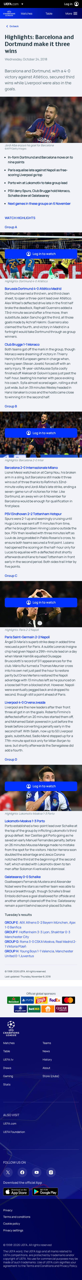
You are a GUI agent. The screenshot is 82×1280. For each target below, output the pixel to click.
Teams (47, 1043)
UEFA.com (9, 1123)
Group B (11, 406)
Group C (11, 575)
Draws (7, 1068)
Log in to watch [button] (44, 254)
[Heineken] (13, 1000)
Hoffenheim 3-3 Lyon (34, 932)
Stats (6, 1084)
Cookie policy (11, 1223)
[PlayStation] (27, 1000)
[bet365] (34, 1009)
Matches (9, 1043)
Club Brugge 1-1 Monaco (22, 344)
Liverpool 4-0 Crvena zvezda (25, 702)
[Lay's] (41, 1000)
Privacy (7, 1210)
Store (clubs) (51, 1076)
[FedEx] (54, 1000)
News (46, 1051)
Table (6, 1051)
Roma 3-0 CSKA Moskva (37, 941)
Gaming (8, 1076)
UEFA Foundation (14, 1132)
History (47, 1059)
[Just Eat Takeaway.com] (47, 1009)
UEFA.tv (8, 1059)
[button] (70, 13)
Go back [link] (14, 26)
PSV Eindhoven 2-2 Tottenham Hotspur (33, 514)
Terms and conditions (16, 1217)
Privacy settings (13, 1230)
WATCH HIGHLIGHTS (20, 218)
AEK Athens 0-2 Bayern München (44, 922)
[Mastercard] (68, 1000)
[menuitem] (29, 13)
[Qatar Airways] (61, 1009)
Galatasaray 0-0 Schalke (23, 877)
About (46, 1068)
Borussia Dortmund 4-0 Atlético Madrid (33, 288)
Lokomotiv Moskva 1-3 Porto (25, 821)
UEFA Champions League (9, 13)
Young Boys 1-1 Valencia (37, 951)
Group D (11, 759)
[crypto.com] (20, 1009)
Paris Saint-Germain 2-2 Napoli (27, 637)
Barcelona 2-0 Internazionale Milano (31, 467)
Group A (11, 227)
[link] (26, 13)
